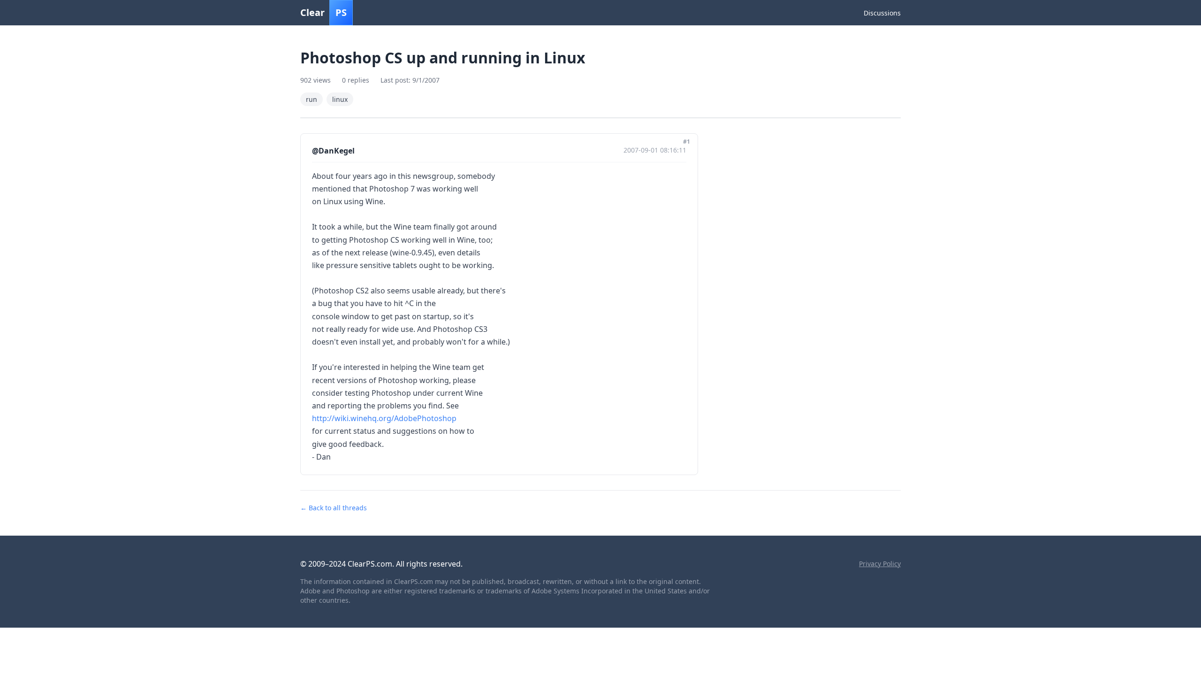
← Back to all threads (333, 507)
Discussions (882, 12)
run (311, 99)
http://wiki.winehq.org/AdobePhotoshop (384, 418)
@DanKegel (333, 151)
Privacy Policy (880, 563)
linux (340, 99)
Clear (323, 12)
